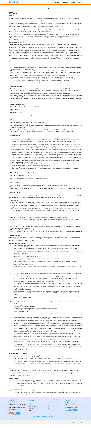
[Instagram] (76, 410)
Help (49, 406)
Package (73, 2)
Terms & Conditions (33, 406)
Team (49, 402)
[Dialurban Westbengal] (17, 413)
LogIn (79, 2)
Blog (49, 404)
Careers (30, 410)
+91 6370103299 (72, 404)
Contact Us (65, 2)
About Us (57, 2)
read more (17, 409)
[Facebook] (74, 410)
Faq (48, 408)
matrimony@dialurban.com (75, 402)
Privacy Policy (31, 408)
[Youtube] (66, 410)
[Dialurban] (14, 2)
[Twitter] (71, 410)
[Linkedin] (69, 410)
